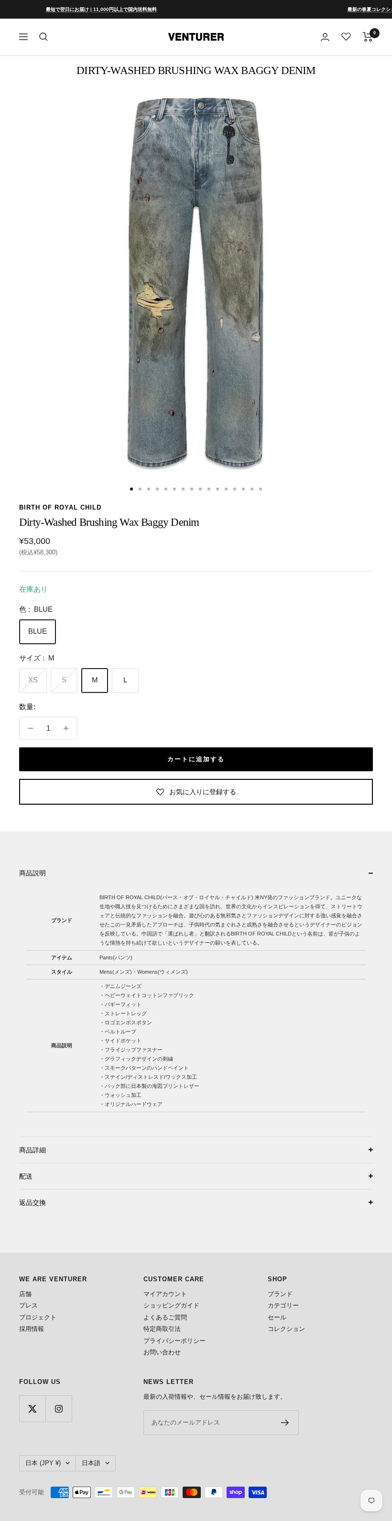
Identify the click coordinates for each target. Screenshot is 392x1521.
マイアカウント (165, 1294)
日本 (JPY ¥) (43, 1463)
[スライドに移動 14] (243, 489)
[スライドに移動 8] (191, 489)
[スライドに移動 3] (148, 489)
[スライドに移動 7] (183, 489)
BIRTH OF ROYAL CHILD (60, 507)
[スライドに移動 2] (140, 489)
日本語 (91, 1463)
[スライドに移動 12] (226, 489)
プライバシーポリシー (174, 1340)
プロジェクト (37, 1317)
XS (33, 680)
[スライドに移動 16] (260, 489)
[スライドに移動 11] (217, 489)
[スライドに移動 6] (174, 489)
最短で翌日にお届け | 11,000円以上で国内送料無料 (85, 9)
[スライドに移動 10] (208, 489)
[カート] (368, 37)
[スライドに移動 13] (234, 489)
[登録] (285, 1422)
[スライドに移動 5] (165, 489)
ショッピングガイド (171, 1305)
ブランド (280, 1294)
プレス (28, 1305)
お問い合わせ (162, 1352)
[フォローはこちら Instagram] (58, 1408)
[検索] (43, 36)
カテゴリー (283, 1305)
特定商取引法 (162, 1328)
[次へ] (369, 489)
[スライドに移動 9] (200, 489)
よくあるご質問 (165, 1317)
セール (277, 1317)
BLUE (37, 631)
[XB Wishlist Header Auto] (346, 36)
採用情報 (31, 1328)
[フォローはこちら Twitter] (32, 1408)
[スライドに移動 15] (251, 489)
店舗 (25, 1294)
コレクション (286, 1328)
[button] (196, 873)
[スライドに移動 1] (131, 489)
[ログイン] (325, 37)
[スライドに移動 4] (157, 489)
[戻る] (23, 489)
